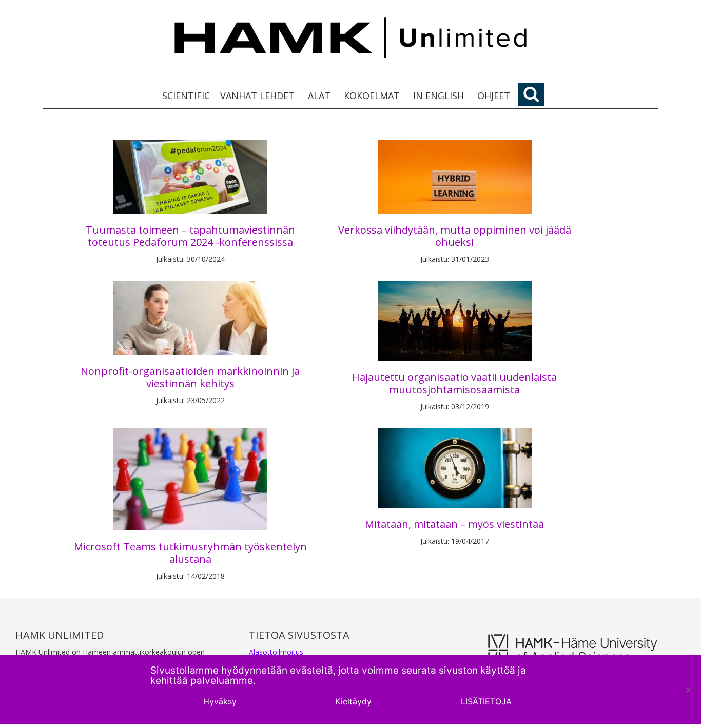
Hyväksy (220, 701)
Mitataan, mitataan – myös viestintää (454, 524)
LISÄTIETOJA (486, 701)
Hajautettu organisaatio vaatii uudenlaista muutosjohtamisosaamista (454, 383)
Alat (319, 95)
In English (438, 95)
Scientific (186, 95)
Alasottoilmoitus (276, 652)
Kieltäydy (353, 701)
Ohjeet (493, 95)
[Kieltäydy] (688, 689)
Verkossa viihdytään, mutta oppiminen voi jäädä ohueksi (454, 236)
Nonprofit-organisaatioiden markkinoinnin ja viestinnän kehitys (190, 377)
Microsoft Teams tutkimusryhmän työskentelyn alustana (190, 553)
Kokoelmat (372, 95)
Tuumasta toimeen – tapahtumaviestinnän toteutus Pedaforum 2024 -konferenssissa (190, 236)
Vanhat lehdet (257, 95)
